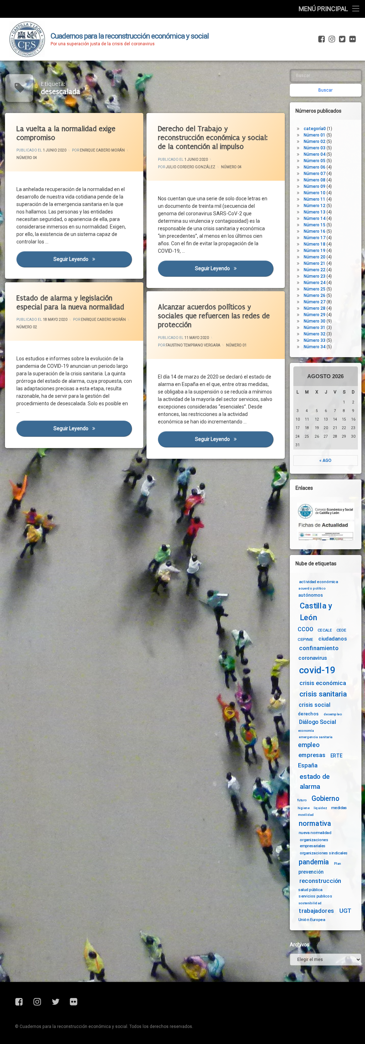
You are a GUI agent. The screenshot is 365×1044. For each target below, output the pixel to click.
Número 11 (314, 199)
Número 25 (314, 289)
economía (306, 730)
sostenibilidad (310, 903)
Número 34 (314, 346)
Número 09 (314, 186)
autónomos (310, 594)
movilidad (306, 815)
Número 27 (314, 301)
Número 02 (26, 327)
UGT (345, 911)
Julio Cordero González (190, 167)
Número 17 (314, 237)
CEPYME (305, 639)
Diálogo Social (317, 722)
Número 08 (314, 180)
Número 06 (314, 167)
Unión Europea (311, 919)
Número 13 (314, 212)
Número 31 (314, 327)
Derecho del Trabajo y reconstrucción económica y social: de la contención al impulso (213, 138)
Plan (337, 863)
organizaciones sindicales (324, 852)
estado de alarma (315, 782)
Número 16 (314, 231)
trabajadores (316, 911)
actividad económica (318, 581)
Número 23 (314, 276)
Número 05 (314, 160)
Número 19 (314, 250)
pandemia (314, 862)
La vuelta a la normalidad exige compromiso (65, 133)
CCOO (305, 629)
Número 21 (314, 263)
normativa (315, 823)
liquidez (320, 808)
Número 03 (314, 147)
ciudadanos (332, 639)
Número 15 (314, 224)
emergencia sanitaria (316, 737)
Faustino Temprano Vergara (193, 345)
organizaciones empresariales (314, 842)
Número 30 (314, 321)
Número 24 (314, 282)
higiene (303, 808)
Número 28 (314, 308)
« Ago (325, 460)
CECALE (325, 630)
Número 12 (314, 205)
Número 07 (314, 173)
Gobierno (325, 798)
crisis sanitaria (322, 694)
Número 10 (314, 192)
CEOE (341, 630)
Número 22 (314, 269)
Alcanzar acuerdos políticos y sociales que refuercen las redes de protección (214, 316)
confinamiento (319, 648)
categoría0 (315, 128)
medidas (339, 807)
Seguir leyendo (92, 259)
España (308, 765)
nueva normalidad (315, 832)
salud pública (310, 889)
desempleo (333, 714)
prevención (311, 872)
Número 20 (314, 256)
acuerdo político (311, 588)
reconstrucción (320, 881)
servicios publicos (315, 896)
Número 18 (314, 244)
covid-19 (317, 669)
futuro (302, 800)
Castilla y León (316, 611)
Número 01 (236, 345)
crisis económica (322, 683)
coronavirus (312, 658)
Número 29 (314, 314)
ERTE (336, 755)
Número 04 (26, 158)
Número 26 (314, 295)
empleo (308, 745)
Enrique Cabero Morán (102, 150)
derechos (308, 713)
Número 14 (314, 218)
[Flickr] (352, 39)
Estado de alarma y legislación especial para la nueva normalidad (70, 302)
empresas (311, 755)
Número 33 (314, 340)
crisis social (314, 705)
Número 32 (314, 333)
